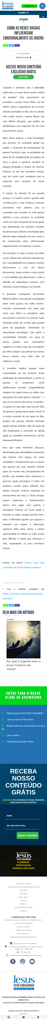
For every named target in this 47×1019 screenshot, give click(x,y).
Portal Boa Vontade (24, 930)
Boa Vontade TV (23, 934)
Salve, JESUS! (23, 897)
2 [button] (13, 680)
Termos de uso (24, 1014)
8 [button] (37, 680)
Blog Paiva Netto (23, 927)
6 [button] (29, 680)
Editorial (23, 890)
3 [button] (17, 680)
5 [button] (25, 680)
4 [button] (21, 680)
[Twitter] (11, 45)
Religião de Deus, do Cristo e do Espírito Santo (23, 920)
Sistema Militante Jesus (23, 907)
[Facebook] (17, 45)
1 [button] (9, 680)
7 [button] (33, 680)
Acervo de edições (23, 884)
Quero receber (27, 835)
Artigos (23, 901)
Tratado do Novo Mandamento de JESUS (23, 887)
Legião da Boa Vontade (23, 923)
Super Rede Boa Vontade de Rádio (24, 937)
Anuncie (23, 911)
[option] (23, 645)
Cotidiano (23, 19)
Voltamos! (23, 894)
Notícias (23, 904)
